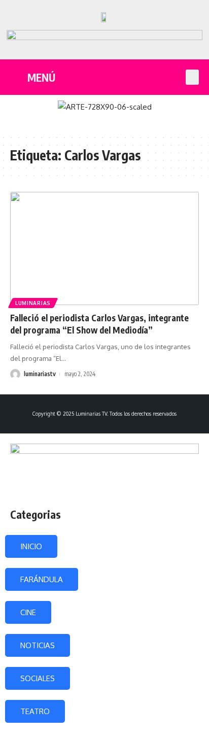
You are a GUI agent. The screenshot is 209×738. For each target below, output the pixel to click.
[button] (192, 77)
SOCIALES (37, 678)
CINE (28, 612)
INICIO (31, 546)
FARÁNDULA (41, 579)
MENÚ (41, 77)
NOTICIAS (37, 645)
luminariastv (40, 374)
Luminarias (33, 303)
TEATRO (35, 711)
